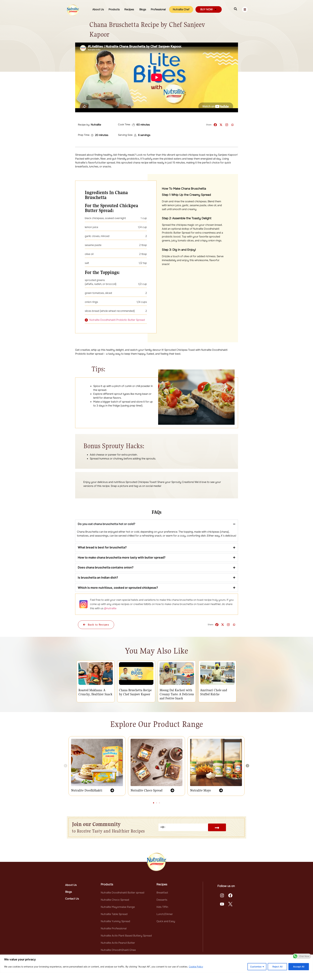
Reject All (277, 966)
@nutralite (110, 608)
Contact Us (72, 898)
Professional (158, 9)
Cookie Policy (196, 966)
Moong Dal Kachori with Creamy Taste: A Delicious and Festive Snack (177, 694)
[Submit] (217, 827)
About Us (98, 9)
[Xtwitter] (230, 904)
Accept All (298, 966)
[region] (156, 964)
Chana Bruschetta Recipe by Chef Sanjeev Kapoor (135, 692)
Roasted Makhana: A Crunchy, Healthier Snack (95, 692)
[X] (221, 124)
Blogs (142, 9)
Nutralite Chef (181, 9)
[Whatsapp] (232, 124)
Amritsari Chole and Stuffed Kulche (213, 692)
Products (114, 9)
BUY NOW (206, 9)
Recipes (129, 9)
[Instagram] (226, 124)
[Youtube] (222, 904)
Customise (255, 966)
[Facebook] (215, 124)
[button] (65, 766)
